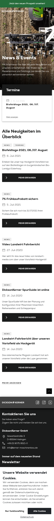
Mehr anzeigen (12, 117)
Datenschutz (27, 517)
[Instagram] (44, 402)
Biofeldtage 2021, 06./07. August (24, 150)
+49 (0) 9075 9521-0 (17, 443)
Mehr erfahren (27, 177)
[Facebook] (38, 402)
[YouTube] (49, 402)
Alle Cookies (39, 511)
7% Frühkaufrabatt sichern (20, 199)
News (7, 145)
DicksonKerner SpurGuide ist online (25, 290)
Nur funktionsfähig (14, 511)
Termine (19, 145)
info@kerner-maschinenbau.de (22, 448)
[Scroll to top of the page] (49, 391)
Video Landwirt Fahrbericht (21, 244)
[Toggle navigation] (47, 11)
